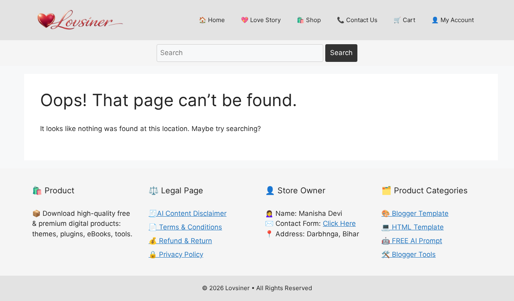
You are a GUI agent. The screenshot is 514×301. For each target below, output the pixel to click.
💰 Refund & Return (180, 241)
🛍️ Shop (309, 20)
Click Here (339, 223)
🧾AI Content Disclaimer (187, 213)
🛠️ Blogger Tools (408, 254)
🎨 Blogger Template (415, 213)
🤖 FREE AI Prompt (411, 241)
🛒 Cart (404, 20)
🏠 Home (212, 20)
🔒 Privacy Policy (176, 254)
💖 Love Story (261, 20)
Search (341, 53)
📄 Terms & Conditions (185, 227)
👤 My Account (452, 20)
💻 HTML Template (412, 227)
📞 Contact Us (357, 20)
